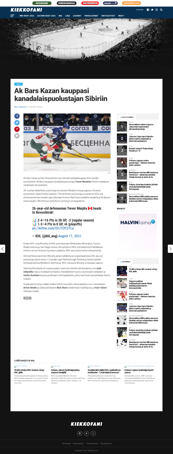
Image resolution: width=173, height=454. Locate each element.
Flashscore (139, 10)
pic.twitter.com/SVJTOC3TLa (53, 228)
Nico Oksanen (20, 106)
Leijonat (77, 15)
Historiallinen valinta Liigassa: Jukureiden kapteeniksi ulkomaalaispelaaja (141, 126)
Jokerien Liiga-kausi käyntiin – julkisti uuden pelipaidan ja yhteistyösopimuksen (141, 138)
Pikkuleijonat (91, 15)
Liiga (67, 15)
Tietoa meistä (92, 443)
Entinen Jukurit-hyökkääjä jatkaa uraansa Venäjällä (65, 371)
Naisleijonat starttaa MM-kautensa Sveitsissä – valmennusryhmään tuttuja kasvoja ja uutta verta (143, 174)
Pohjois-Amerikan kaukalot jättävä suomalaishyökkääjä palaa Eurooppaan (143, 186)
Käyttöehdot (78, 443)
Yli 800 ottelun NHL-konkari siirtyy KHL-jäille (143, 270)
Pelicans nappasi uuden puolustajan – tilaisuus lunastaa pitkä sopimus (142, 162)
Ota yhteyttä (105, 443)
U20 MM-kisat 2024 (46, 15)
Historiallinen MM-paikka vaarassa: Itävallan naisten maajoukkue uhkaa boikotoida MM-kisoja (143, 198)
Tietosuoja (66, 443)
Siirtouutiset (108, 15)
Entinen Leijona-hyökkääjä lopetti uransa (138, 371)
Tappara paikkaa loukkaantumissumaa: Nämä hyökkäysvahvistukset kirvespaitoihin (140, 284)
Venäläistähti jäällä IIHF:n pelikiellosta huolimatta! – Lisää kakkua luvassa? (104, 371)
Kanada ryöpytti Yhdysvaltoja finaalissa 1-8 (141, 149)
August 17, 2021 (69, 236)
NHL (60, 15)
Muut (121, 15)
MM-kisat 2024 (27, 15)
